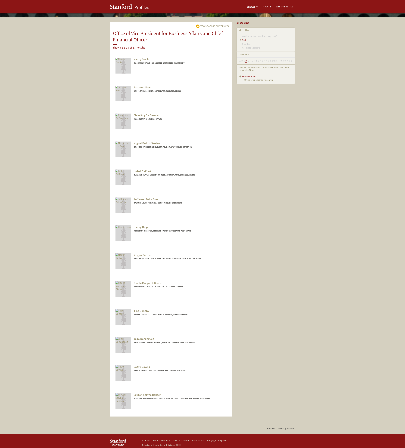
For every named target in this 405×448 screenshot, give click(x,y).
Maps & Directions (161, 440)
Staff (244, 40)
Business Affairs (249, 76)
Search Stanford (181, 440)
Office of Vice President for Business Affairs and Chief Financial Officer (264, 69)
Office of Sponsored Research (258, 79)
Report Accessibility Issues (280, 428)
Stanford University (123, 443)
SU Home (146, 440)
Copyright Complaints (217, 440)
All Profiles (244, 30)
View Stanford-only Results (214, 26)
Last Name (244, 54)
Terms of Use (198, 440)
